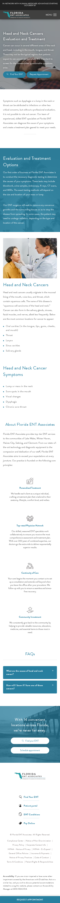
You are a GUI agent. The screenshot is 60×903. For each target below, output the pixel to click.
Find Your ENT (16, 74)
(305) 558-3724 (20, 889)
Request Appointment (39, 74)
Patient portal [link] (30, 805)
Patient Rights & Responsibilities (39, 861)
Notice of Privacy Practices (21, 857)
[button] (55, 15)
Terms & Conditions (15, 861)
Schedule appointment (30, 750)
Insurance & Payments (40, 853)
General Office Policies (19, 853)
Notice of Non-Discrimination (39, 840)
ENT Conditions (32, 814)
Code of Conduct (43, 857)
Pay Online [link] (29, 823)
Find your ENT (32, 740)
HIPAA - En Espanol (42, 849)
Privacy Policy (19, 844)
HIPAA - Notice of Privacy (20, 849)
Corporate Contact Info (36, 844)
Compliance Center (15, 840)
